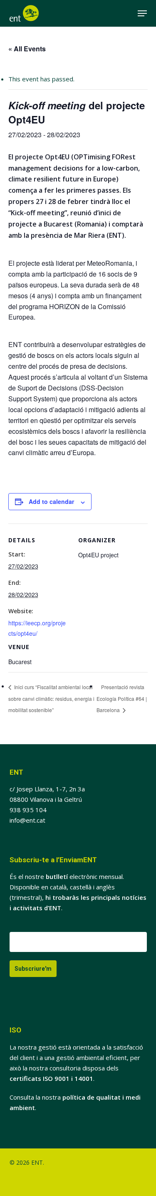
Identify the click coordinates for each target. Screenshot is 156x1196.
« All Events (27, 48)
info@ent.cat (27, 820)
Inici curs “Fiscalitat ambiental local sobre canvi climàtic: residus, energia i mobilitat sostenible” (51, 698)
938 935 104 (28, 810)
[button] (142, 13)
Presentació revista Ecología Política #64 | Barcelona (122, 698)
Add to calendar (51, 501)
